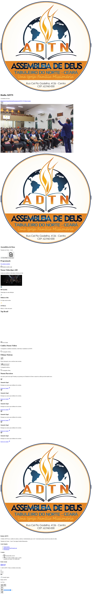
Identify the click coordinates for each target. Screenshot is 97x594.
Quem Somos (6, 101)
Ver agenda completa (5, 264)
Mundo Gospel (6, 364)
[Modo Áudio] (2, 585)
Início (2, 101)
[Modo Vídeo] (4, 585)
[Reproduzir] (2, 587)
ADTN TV (21, 101)
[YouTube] (3, 565)
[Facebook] (5, 565)
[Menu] (2, 103)
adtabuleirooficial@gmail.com (10, 548)
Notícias (11, 101)
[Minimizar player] (2, 572)
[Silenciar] (2, 590)
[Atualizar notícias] (2, 358)
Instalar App (11, 257)
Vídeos (25, 101)
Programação (16, 101)
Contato (29, 101)
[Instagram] (1, 565)
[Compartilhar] (2, 592)
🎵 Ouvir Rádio (4, 257)
